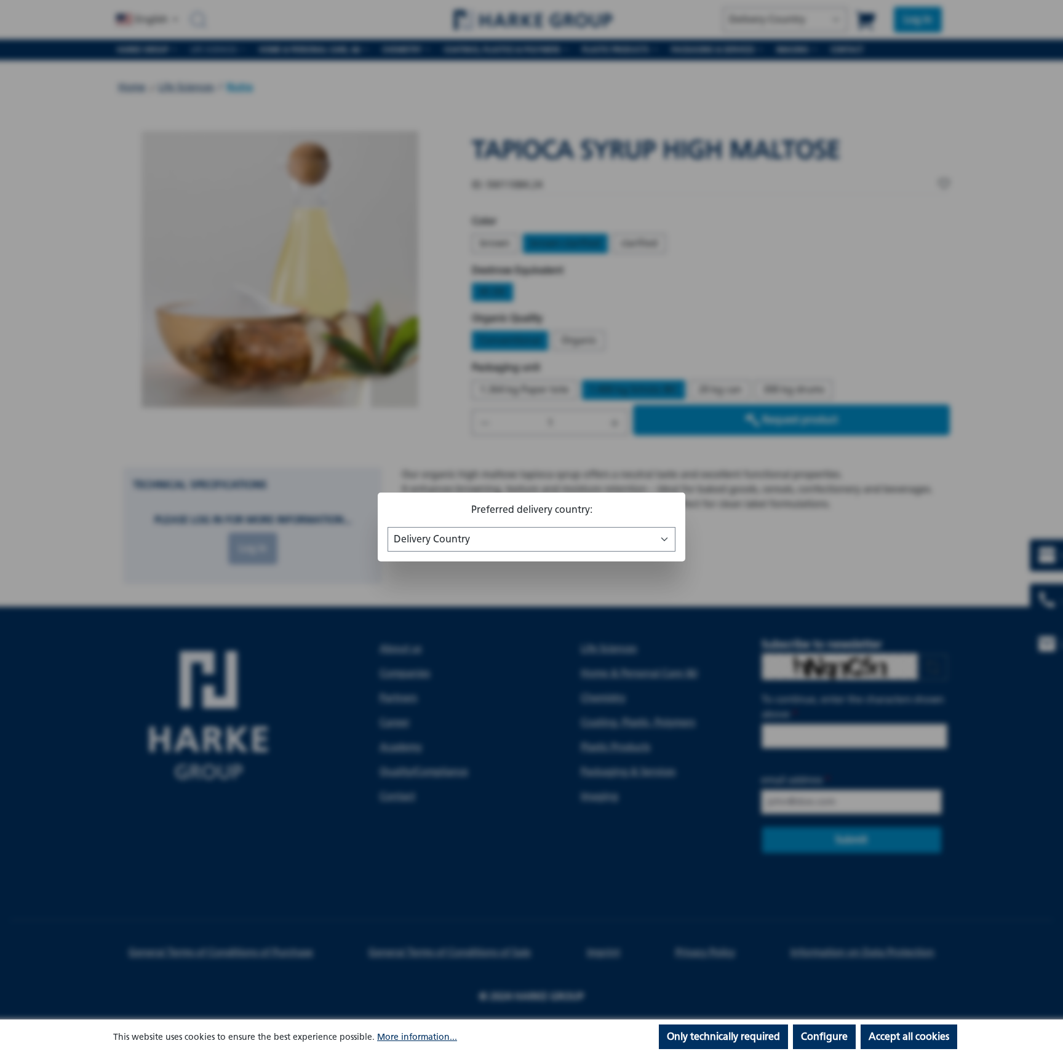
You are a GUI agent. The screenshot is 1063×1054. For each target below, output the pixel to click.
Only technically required (723, 1036)
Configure (824, 1036)
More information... (417, 1037)
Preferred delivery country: (531, 509)
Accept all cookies (909, 1036)
